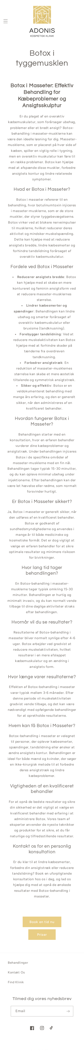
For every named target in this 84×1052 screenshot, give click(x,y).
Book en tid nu (42, 922)
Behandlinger (18, 962)
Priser (42, 935)
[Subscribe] (68, 1011)
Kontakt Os (16, 972)
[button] (6, 21)
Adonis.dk (47, 1049)
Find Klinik (16, 982)
